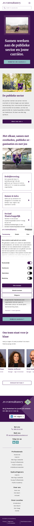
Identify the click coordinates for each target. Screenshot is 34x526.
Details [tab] (17, 234)
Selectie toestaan (17, 290)
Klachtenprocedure (26, 521)
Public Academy (17, 465)
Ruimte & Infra (12, 196)
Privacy (4, 521)
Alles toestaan (17, 285)
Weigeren (17, 295)
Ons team (17, 493)
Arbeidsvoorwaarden (17, 467)
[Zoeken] (4, 8)
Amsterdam (17, 503)
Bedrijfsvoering (12, 176)
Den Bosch (17, 506)
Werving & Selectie (17, 459)
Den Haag (17, 508)
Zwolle (17, 511)
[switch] (29, 268)
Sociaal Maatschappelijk (12, 214)
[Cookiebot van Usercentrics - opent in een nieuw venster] (25, 230)
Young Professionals (17, 462)
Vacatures (17, 454)
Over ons (17, 490)
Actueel (17, 495)
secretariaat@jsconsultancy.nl (18, 435)
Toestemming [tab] (6, 234)
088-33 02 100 (18, 429)
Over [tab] (27, 234)
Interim (17, 457)
